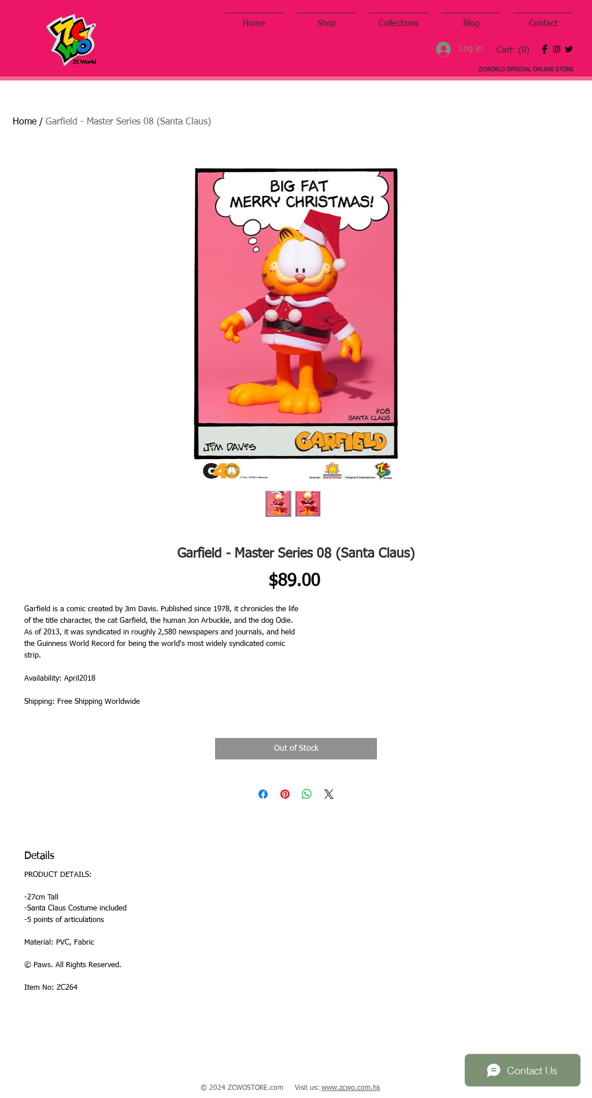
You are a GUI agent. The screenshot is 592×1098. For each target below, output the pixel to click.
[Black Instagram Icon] (556, 49)
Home (24, 122)
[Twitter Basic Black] (569, 49)
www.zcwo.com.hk (350, 1088)
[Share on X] (329, 794)
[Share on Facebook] (263, 794)
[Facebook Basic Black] (544, 49)
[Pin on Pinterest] (285, 794)
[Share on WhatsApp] (307, 794)
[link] (513, 50)
